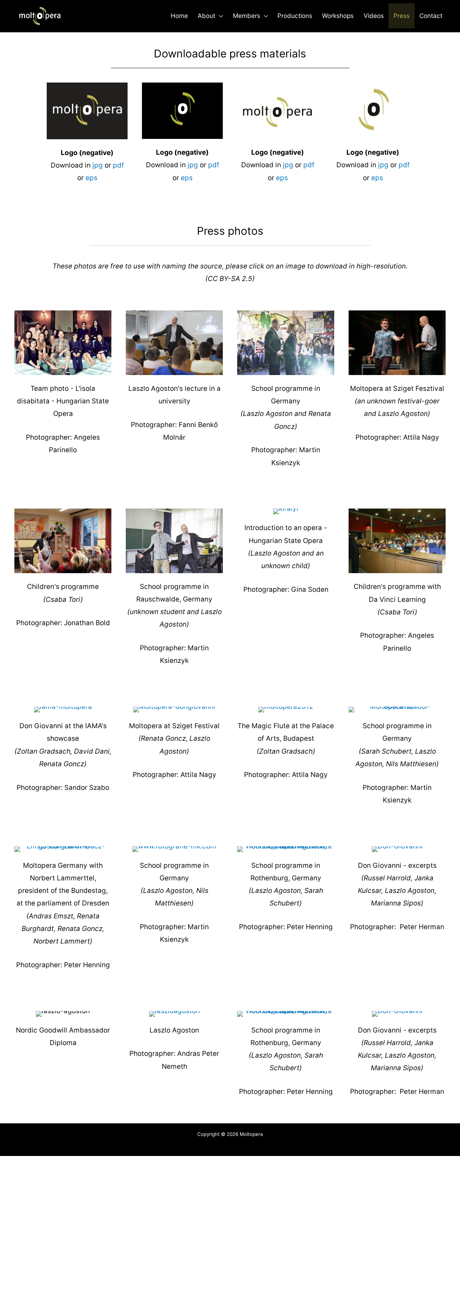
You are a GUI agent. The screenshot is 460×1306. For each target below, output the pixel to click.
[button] (219, 15)
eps (91, 178)
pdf (118, 165)
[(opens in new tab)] (62, 342)
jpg (97, 165)
